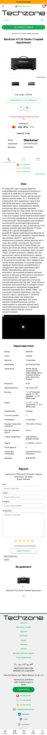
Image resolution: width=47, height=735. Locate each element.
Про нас (23, 623)
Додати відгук (23, 551)
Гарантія (23, 632)
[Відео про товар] (23, 327)
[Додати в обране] (21, 107)
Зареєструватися (10, 556)
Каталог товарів (25, 27)
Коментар (7, 511)
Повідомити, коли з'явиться (23, 100)
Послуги (23, 644)
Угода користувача (23, 657)
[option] (23, 63)
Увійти (6, 560)
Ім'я (4, 484)
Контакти (23, 636)
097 (21, 168)
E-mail (5, 493)
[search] (42, 19)
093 (21, 171)
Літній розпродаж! (23, 2)
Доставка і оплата (23, 627)
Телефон (5, 502)
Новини (23, 649)
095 (21, 165)
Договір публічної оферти (23, 653)
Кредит (24, 640)
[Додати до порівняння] (27, 107)
